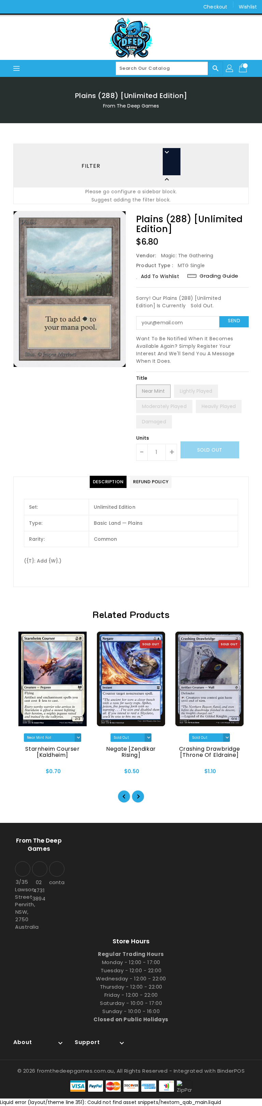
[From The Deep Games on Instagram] (24, 7)
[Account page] (230, 68)
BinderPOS (231, 1070)
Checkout (215, 6)
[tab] (108, 482)
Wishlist (248, 6)
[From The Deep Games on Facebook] (11, 7)
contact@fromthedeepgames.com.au (56, 882)
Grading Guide (219, 276)
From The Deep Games (131, 105)
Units (142, 438)
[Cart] (243, 68)
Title (142, 378)
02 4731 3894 (38, 890)
